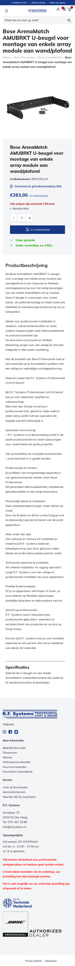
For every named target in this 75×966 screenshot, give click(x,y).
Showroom (10, 752)
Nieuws (7, 757)
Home (7, 57)
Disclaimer (51, 961)
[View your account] (58, 9)
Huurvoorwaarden (15, 767)
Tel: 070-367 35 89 (15, 822)
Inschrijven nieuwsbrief (17, 771)
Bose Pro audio (24, 57)
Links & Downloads (15, 787)
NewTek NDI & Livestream (19, 797)
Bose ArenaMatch (50, 57)
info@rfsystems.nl (14, 827)
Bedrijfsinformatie (14, 748)
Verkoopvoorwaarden (17, 762)
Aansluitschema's (14, 792)
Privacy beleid (33, 961)
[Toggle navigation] (6, 11)
